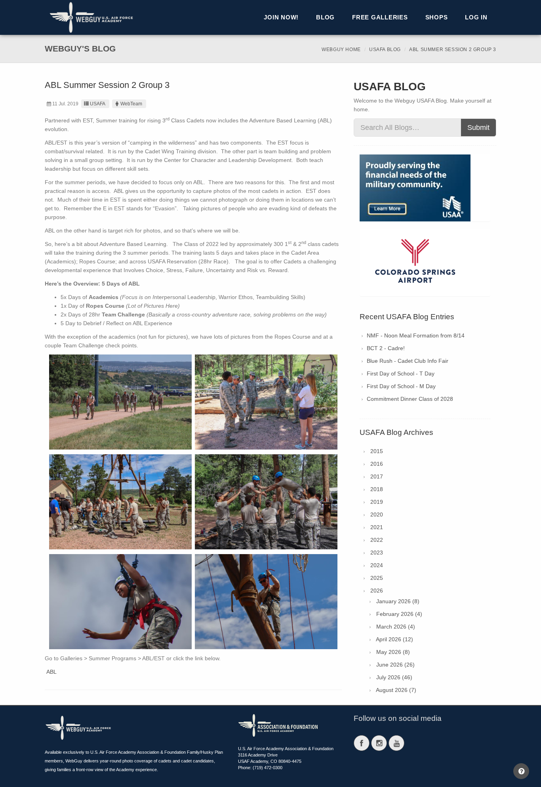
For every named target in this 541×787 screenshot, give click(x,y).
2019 (376, 502)
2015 (376, 451)
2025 (376, 578)
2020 (376, 514)
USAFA (97, 104)
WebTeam (131, 104)
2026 (376, 590)
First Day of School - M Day (401, 386)
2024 (376, 565)
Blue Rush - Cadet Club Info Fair (407, 361)
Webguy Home (341, 49)
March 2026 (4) (395, 626)
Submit (478, 127)
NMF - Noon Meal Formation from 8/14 (416, 335)
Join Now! (281, 17)
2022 (376, 540)
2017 (376, 476)
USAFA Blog (385, 49)
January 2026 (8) (397, 601)
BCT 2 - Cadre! (386, 348)
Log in (476, 17)
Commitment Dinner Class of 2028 (410, 399)
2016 (376, 464)
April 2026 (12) (394, 639)
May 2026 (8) (393, 652)
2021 (376, 527)
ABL (51, 672)
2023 (376, 552)
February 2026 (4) (399, 614)
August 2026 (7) (396, 690)
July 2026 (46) (394, 677)
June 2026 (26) (395, 664)
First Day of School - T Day (400, 373)
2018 (376, 489)
